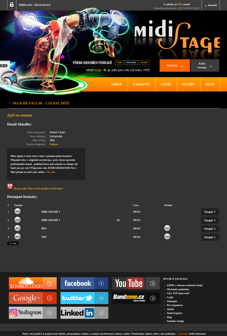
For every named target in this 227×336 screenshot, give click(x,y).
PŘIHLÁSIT (25, 5)
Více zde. (51, 172)
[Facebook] (84, 283)
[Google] (33, 298)
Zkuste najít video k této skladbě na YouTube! (38, 188)
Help (169, 317)
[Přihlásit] (11, 4)
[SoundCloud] (33, 283)
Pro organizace (175, 305)
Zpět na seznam (19, 115)
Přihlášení (172, 65)
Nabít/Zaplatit (174, 313)
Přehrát (54, 144)
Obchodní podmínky (178, 289)
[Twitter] (84, 298)
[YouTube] (136, 283)
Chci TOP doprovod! (178, 293)
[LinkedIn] (84, 313)
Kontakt (212, 5)
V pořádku (183, 333)
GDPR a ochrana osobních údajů (185, 285)
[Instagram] (33, 313)
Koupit (209, 212)
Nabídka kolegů (175, 321)
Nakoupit (172, 301)
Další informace (197, 333)
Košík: (202, 65)
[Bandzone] (136, 298)
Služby (170, 309)
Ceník (170, 297)
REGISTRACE (43, 5)
